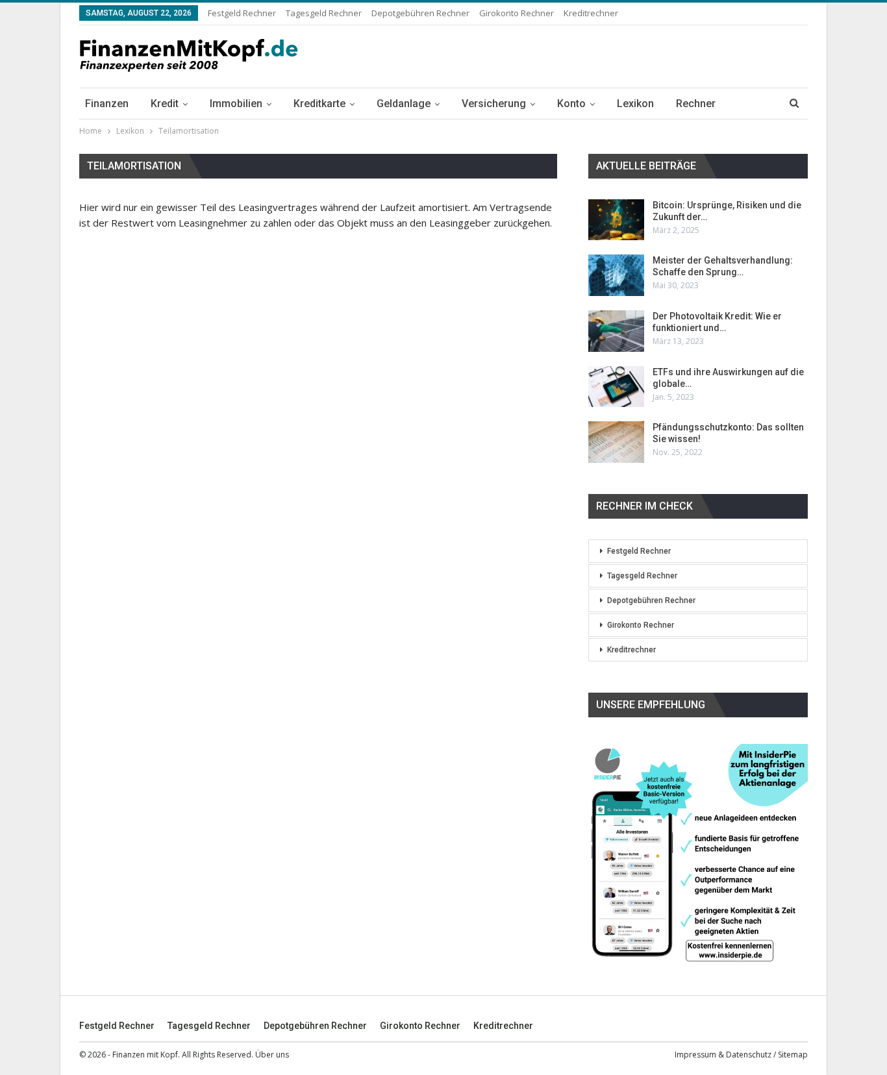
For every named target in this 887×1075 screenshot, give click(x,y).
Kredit (165, 103)
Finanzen (107, 103)
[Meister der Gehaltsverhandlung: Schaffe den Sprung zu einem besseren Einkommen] (616, 275)
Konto (571, 103)
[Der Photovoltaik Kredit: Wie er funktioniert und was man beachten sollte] (616, 331)
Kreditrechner (591, 13)
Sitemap (793, 1054)
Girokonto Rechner (516, 13)
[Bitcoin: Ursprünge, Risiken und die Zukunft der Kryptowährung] (616, 220)
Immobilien (236, 103)
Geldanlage (404, 103)
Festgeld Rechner (242, 13)
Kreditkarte (319, 103)
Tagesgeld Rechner (324, 13)
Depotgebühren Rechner (420, 13)
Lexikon (635, 103)
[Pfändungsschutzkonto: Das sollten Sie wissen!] (616, 442)
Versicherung (494, 103)
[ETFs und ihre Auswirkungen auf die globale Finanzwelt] (616, 387)
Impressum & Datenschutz (723, 1054)
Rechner (696, 103)
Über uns (272, 1054)
